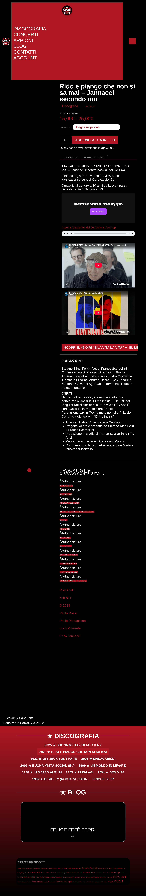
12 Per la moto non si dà (73, 581)
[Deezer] (102, 107)
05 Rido (63, 520)
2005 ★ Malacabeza (98, 758)
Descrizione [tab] (71, 157)
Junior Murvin (106, 872)
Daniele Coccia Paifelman (115, 868)
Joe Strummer (99, 872)
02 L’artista (66, 494)
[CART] (132, 41)
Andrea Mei (44, 868)
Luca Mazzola (33, 877)
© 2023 (65, 605)
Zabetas (97, 882)
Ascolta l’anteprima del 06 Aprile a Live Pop (89, 227)
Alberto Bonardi (21, 868)
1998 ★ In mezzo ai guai (42, 772)
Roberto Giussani (22, 882)
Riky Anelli (67, 590)
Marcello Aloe (45, 877)
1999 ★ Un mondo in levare (102, 765)
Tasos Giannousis (49, 882)
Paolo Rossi (68, 613)
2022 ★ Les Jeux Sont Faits (53, 758)
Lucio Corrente (70, 628)
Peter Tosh (109, 877)
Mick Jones (77, 877)
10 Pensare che (68, 563)
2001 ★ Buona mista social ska (47, 765)
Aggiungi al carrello (95, 140)
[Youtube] (106, 107)
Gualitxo (82, 873)
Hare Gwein (90, 873)
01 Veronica (66, 486)
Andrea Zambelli (53, 868)
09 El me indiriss (69, 555)
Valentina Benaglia (64, 882)
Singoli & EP (103, 779)
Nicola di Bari (103, 877)
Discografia (70, 106)
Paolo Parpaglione (73, 620)
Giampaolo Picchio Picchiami (70, 873)
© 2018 (105, 882)
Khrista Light (115, 873)
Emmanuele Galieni (45, 872)
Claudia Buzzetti (89, 868)
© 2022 (118, 881)
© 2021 (111, 882)
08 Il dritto (66, 546)
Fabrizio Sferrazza (55, 872)
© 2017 (101, 882)
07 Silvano (65, 538)
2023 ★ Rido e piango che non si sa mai (73, 752)
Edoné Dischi (28, 872)
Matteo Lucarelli (68, 877)
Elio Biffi (65, 598)
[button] (18, 822)
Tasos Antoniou (37, 882)
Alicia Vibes (29, 868)
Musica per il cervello (92, 877)
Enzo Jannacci (70, 636)
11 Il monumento (69, 572)
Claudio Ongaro (102, 868)
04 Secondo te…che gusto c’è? (77, 512)
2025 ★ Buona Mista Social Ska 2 (73, 745)
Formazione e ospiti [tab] (94, 157)
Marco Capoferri (56, 877)
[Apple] (110, 107)
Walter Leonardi (90, 882)
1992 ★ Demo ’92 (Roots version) (60, 779)
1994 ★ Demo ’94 (111, 772)
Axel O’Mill (67, 868)
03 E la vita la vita (69, 503)
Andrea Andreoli (36, 868)
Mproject (83, 877)
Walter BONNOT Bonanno (79, 882)
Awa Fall (60, 868)
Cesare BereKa (76, 868)
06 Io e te (65, 529)
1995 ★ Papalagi (80, 772)
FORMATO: (66, 127)
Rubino (29, 882)
